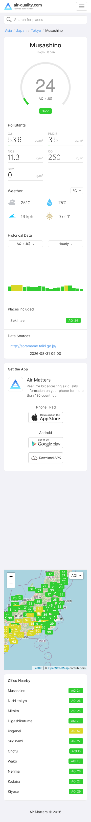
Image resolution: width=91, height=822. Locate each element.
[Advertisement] (45, 520)
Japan (21, 30)
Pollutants (17, 125)
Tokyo (36, 30)
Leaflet (38, 668)
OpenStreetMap (58, 668)
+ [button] (11, 576)
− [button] (11, 584)
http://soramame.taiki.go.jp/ (33, 346)
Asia (8, 30)
